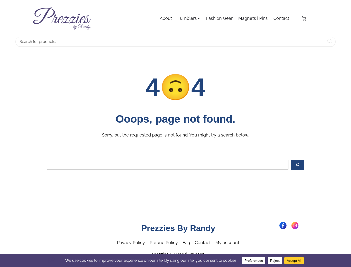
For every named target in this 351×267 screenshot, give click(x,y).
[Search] (297, 165)
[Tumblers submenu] (199, 18)
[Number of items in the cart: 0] (304, 18)
